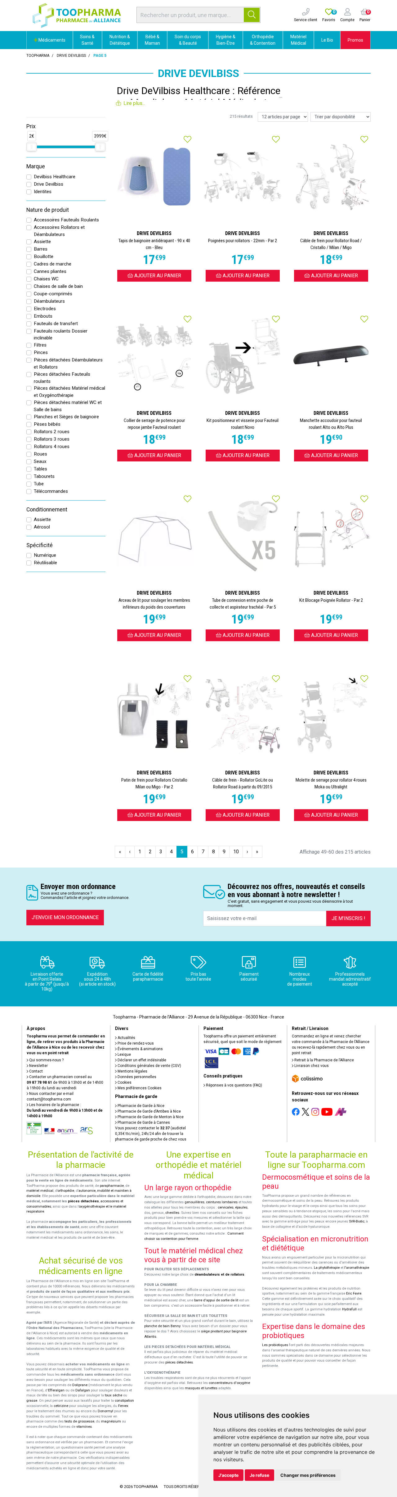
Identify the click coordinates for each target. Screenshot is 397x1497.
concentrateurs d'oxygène (229, 1383)
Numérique (45, 555)
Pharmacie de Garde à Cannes (143, 1122)
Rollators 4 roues (51, 446)
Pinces (41, 352)
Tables (40, 469)
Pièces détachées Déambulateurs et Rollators (68, 363)
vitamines (84, 1427)
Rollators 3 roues (51, 439)
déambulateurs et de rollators (219, 1274)
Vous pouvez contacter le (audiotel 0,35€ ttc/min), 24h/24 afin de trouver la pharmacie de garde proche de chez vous (150, 1133)
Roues (40, 454)
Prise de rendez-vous (135, 1043)
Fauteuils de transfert (56, 323)
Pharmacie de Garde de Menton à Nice (150, 1117)
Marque (35, 166)
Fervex (123, 1406)
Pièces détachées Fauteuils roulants (62, 377)
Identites (42, 191)
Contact (35, 1071)
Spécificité (39, 545)
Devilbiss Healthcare (54, 176)
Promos (355, 40)
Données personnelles (136, 1077)
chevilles (172, 1213)
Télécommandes (51, 491)
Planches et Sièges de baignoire (66, 417)
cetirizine (61, 1406)
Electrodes (45, 308)
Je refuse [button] (259, 1475)
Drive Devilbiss (48, 184)
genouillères (194, 1202)
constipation (124, 1401)
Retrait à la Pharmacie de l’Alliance (323, 1060)
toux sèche (113, 1395)
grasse (31, 1401)
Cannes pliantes (50, 271)
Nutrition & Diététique (119, 40)
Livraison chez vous (311, 1066)
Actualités (126, 1038)
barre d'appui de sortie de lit (216, 1300)
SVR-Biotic (356, 1221)
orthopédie (65, 1191)
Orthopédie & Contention (262, 40)
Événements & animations (140, 1049)
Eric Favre (353, 1293)
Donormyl (105, 1411)
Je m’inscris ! (348, 918)
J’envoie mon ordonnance (65, 917)
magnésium (111, 1421)
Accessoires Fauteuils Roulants (66, 220)
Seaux (40, 461)
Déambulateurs (49, 301)
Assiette (42, 241)
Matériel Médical (298, 40)
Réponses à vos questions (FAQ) (233, 1085)
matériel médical (39, 1191)
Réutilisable (45, 562)
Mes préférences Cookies (139, 1088)
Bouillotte (43, 256)
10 (236, 852)
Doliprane (79, 1385)
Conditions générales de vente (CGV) (149, 1066)
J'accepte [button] (228, 1475)
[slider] (31, 147)
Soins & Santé (87, 40)
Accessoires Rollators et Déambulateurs (59, 231)
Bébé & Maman (152, 40)
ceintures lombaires (222, 1202)
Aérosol (42, 527)
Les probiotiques (275, 1345)
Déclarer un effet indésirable (141, 1060)
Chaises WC (46, 279)
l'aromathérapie (356, 1268)
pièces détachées (83, 1201)
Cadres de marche (52, 264)
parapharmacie (112, 1186)
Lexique (124, 1054)
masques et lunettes (201, 1388)
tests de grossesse (79, 1421)
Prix (31, 126)
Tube (39, 484)
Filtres (40, 345)
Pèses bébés (47, 424)
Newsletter (38, 1066)
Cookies (124, 1082)
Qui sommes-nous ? (46, 1060)
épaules (241, 1207)
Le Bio (327, 40)
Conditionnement (46, 509)
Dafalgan (82, 1390)
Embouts (43, 316)
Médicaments (51, 40)
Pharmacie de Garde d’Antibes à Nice (149, 1111)
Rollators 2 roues (51, 431)
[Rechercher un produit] (252, 15)
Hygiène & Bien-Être (225, 40)
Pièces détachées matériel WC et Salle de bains (68, 406)
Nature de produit (47, 210)
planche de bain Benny (162, 1326)
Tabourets (44, 476)
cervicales (226, 1207)
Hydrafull (349, 1309)
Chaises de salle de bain (58, 286)
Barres (40, 249)
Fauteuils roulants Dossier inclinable (60, 334)
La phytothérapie (327, 1268)
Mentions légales (132, 1071)
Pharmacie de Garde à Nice (140, 1106)
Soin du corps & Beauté (188, 40)
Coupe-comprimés (53, 294)
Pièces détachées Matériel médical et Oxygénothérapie (69, 391)
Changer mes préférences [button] (308, 1475)
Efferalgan (56, 1390)
